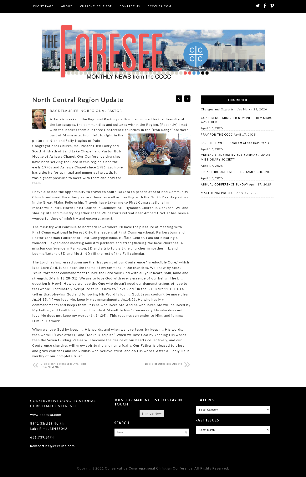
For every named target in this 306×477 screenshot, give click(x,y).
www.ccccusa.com (45, 414)
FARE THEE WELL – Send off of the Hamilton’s (235, 143)
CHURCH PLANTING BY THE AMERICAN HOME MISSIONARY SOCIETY (235, 157)
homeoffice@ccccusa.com (52, 446)
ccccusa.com (160, 6)
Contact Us (130, 6)
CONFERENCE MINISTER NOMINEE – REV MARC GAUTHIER (236, 120)
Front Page (43, 6)
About (67, 6)
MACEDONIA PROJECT (218, 193)
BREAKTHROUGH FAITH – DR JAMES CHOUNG (235, 172)
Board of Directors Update (163, 363)
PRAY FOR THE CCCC (217, 134)
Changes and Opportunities (221, 109)
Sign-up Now (152, 413)
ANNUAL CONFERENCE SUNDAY (224, 184)
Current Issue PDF (96, 6)
